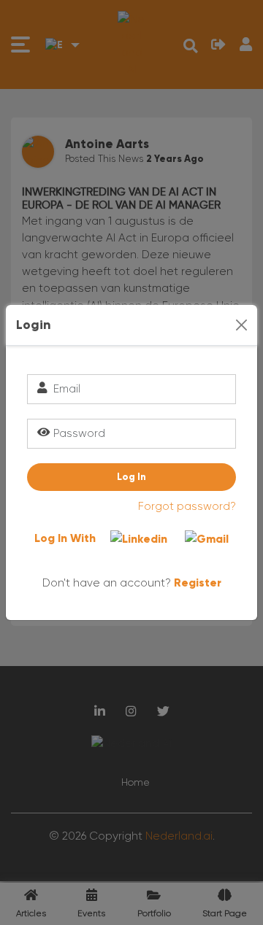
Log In (131, 477)
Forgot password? (187, 506)
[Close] (241, 325)
